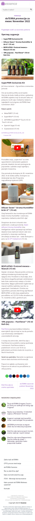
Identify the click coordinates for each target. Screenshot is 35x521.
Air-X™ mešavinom (14, 239)
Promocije (17, 15)
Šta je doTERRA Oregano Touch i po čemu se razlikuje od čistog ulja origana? (20, 405)
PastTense (5, 329)
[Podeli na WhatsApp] (7, 376)
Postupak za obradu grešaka (17, 497)
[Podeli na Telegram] (28, 376)
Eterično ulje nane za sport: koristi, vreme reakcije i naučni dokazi (20, 432)
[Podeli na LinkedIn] (21, 376)
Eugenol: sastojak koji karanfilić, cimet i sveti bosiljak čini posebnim (20, 419)
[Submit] (31, 10)
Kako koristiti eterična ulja (13, 475)
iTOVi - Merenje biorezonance (15, 479)
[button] (32, 3)
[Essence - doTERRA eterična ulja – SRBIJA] (9, 4)
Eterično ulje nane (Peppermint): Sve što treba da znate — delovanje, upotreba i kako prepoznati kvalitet (19, 440)
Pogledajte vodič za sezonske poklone (15, 30)
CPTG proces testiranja (12, 463)
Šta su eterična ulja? (11, 471)
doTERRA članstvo (10, 467)
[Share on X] (14, 376)
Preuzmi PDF (7, 135)
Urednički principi (17, 496)
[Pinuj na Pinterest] (17, 376)
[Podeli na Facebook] (10, 376)
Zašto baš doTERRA (11, 460)
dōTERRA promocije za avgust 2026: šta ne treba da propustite (19, 425)
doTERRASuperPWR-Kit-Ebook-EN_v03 (12, 133)
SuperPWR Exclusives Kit (13, 39)
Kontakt (7, 488)
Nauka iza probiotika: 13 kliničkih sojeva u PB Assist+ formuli (19, 413)
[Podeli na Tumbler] (24, 376)
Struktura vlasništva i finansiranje (17, 500)
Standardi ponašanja (17, 498)
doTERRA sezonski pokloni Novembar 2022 (27, 386)
